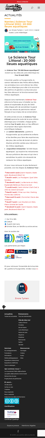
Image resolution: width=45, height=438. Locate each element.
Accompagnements (10, 350)
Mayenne (21, 335)
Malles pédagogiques (11, 358)
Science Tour (30, 100)
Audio (22, 355)
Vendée (20, 344)
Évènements (23, 314)
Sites (21, 358)
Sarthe (20, 342)
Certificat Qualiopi (11, 419)
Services (7, 348)
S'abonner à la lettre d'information (14, 397)
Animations (7, 355)
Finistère (21, 325)
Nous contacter (22, 2)
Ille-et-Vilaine (22, 327)
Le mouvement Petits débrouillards (15, 371)
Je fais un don (8, 387)
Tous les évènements (24, 316)
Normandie (21, 339)
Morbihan (21, 337)
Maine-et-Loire (22, 332)
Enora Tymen (17, 30)
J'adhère (7, 389)
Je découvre (8, 384)
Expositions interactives (11, 360)
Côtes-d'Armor (22, 322)
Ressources (25, 348)
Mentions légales (29, 426)
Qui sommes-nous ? (12, 369)
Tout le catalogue (9, 365)
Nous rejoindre (8, 392)
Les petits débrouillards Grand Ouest (15, 373)
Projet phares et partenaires (12, 378)
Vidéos (22, 353)
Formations (7, 353)
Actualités (8, 314)
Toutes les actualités (10, 316)
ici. (37, 269)
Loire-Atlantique (20, 33)
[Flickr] (23, 431)
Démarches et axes (10, 376)
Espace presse (13, 426)
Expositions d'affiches (11, 363)
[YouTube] (29, 431)
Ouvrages (23, 350)
